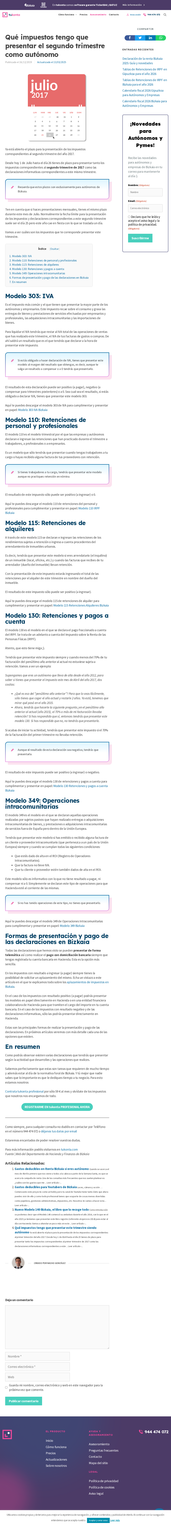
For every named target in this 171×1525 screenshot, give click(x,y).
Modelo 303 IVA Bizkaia (32, 410)
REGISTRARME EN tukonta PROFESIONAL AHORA (57, 1107)
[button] (164, 14)
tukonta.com (69, 1149)
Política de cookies (101, 1487)
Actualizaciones (56, 1459)
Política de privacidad (103, 1481)
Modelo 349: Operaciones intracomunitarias (37, 273)
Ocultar (54, 248)
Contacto (114, 14)
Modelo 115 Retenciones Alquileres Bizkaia (81, 605)
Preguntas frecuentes (103, 1450)
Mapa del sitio (98, 1463)
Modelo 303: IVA (20, 256)
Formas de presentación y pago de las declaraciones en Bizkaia (49, 277)
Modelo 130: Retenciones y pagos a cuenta (36, 269)
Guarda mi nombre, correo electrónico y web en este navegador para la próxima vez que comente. (56, 1387)
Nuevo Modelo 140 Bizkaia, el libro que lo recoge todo (52, 1209)
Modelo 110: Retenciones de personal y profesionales (43, 260)
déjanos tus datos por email (59, 1131)
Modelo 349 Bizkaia (72, 926)
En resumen (17, 282)
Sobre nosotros (56, 1465)
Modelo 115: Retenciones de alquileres (34, 264)
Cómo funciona (66, 14)
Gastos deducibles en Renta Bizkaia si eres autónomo (52, 1169)
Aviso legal (96, 1493)
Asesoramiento (98, 14)
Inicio (49, 1440)
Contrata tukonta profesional (24, 1091)
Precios (84, 14)
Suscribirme (140, 238)
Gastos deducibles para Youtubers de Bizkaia (46, 1187)
